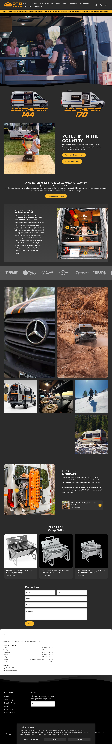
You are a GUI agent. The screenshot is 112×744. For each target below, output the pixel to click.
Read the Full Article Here (74, 155)
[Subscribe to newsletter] (53, 704)
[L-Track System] (76, 216)
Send (29, 623)
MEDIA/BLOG (84, 3)
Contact (6, 706)
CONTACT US (38, 6)
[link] (101, 5)
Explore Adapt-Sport (72, 161)
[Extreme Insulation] (67, 227)
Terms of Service (10, 713)
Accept (55, 739)
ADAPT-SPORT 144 (30, 3)
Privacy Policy (64, 734)
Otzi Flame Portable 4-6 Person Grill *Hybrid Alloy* (19, 571)
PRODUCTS (73, 3)
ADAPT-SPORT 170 (46, 3)
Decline (79, 739)
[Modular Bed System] (81, 239)
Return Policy (8, 700)
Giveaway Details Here (56, 196)
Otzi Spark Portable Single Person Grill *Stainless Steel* (91, 571)
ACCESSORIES (61, 3)
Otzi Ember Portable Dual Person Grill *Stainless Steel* (55, 571)
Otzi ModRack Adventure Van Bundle (83, 504)
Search (6, 696)
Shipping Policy (9, 703)
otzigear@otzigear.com (12, 670)
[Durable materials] (85, 253)
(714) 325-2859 (10, 668)
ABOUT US (27, 6)
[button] (96, 5)
